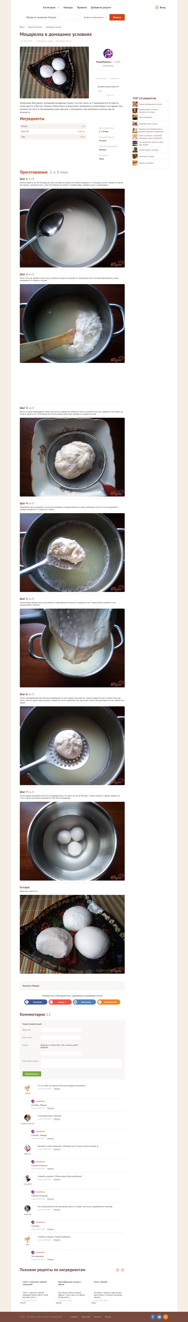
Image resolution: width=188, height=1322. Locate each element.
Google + (62, 1002)
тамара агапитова (27, 1124)
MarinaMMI (27, 1184)
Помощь (108, 1317)
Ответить (57, 1089)
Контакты (97, 1317)
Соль (23, 137)
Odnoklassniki (110, 1002)
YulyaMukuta (40, 1101)
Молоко (24, 126)
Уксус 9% (25, 131)
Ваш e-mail (27, 1037)
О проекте (74, 1317)
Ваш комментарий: (30, 1061)
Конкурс (68, 7)
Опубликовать (32, 1074)
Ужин (101, 158)
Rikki (27, 1244)
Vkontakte (86, 1002)
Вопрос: (26, 1045)
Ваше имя (27, 1030)
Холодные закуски (53, 27)
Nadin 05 (27, 1154)
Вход (163, 7)
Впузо (22, 27)
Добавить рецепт (101, 7)
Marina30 (27, 1214)
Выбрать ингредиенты (93, 17)
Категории (49, 7)
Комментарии (102, 78)
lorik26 (27, 1093)
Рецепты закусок (35, 27)
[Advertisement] (72, 383)
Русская (102, 140)
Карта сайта (86, 1317)
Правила (82, 7)
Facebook (37, 1002)
